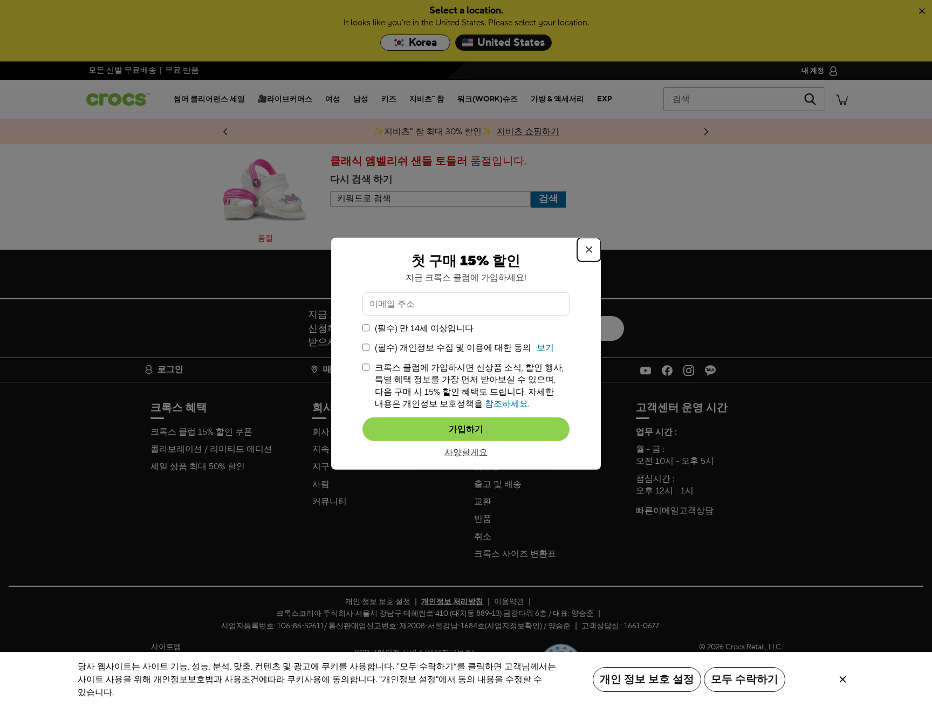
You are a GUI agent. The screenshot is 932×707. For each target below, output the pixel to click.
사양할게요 (466, 452)
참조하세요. (507, 404)
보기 (545, 347)
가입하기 (466, 429)
